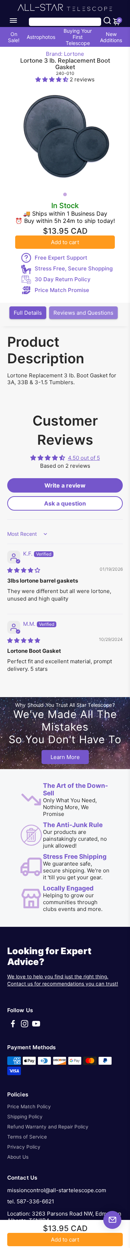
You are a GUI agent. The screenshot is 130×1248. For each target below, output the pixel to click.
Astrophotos (41, 37)
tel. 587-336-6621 (30, 1201)
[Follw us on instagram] (24, 1026)
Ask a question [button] (65, 503)
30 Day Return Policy (63, 279)
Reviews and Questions (83, 312)
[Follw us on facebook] (13, 1026)
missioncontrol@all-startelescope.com (56, 1190)
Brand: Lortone (65, 53)
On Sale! (14, 37)
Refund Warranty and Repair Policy (47, 1127)
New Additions (111, 37)
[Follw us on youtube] (36, 1026)
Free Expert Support (61, 257)
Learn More (65, 757)
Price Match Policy (29, 1106)
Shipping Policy (25, 1116)
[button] (52, 79)
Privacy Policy (23, 1147)
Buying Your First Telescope (78, 37)
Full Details (28, 312)
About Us (18, 1157)
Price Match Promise (62, 290)
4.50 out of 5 (84, 457)
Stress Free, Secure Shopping (74, 268)
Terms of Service (27, 1137)
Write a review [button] (65, 485)
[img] (23, 570)
